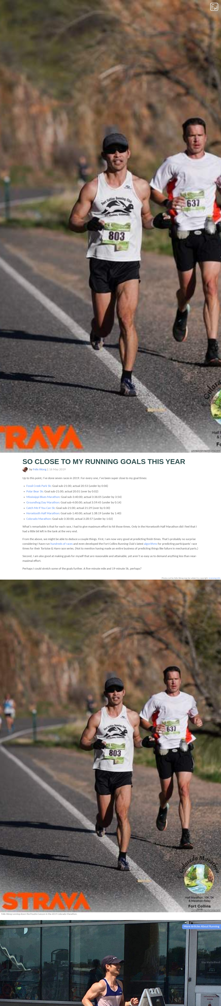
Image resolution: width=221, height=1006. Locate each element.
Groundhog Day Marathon (42, 502)
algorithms (150, 544)
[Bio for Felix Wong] (25, 471)
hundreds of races (61, 544)
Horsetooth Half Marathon (42, 513)
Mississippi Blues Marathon (43, 497)
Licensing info (214, 578)
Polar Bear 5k (34, 491)
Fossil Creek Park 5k (38, 486)
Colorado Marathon (38, 519)
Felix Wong (39, 469)
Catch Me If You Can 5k (40, 508)
